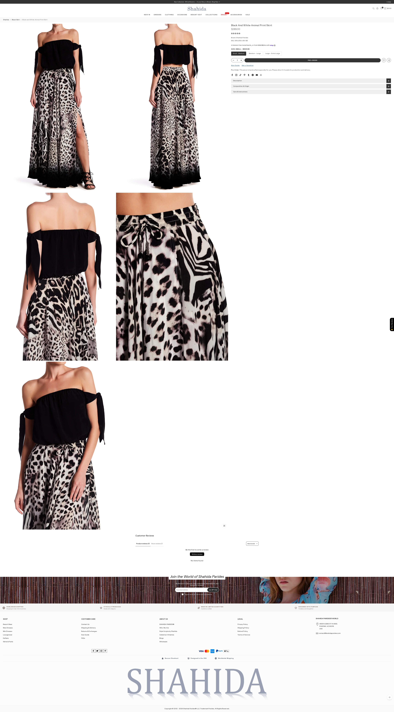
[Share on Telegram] (253, 75)
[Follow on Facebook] (93, 651)
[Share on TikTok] (240, 75)
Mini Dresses (7, 631)
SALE (248, 15)
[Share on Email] (257, 75)
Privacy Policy (243, 624)
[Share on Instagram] (236, 75)
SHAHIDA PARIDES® (166, 624)
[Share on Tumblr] (249, 75)
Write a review (197, 554)
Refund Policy (243, 631)
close (5, 2)
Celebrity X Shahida (166, 635)
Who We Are (164, 628)
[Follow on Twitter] (97, 651)
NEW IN (147, 15)
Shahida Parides (242, 38)
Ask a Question (248, 65)
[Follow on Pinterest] (105, 651)
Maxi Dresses (8, 628)
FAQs (83, 638)
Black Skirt (16, 20)
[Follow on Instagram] (101, 651)
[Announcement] (197, 2)
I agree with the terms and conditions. (198, 594)
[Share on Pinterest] (244, 75)
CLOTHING (169, 15)
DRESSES (157, 15)
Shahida (6, 20)
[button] (235, 33)
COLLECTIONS (212, 15)
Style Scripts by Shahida (168, 631)
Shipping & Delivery (88, 628)
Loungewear (7, 635)
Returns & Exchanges (89, 631)
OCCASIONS (182, 15)
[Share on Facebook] (232, 75)
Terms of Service (244, 635)
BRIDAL (224, 14)
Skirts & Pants (8, 642)
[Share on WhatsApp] (261, 75)
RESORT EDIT (196, 15)
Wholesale (163, 642)
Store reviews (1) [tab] (157, 544)
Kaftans (6, 638)
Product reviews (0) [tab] (143, 544)
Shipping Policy (243, 628)
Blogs (161, 638)
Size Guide (235, 65)
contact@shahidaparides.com (330, 633)
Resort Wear (7, 624)
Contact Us (85, 624)
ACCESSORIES (236, 15)
